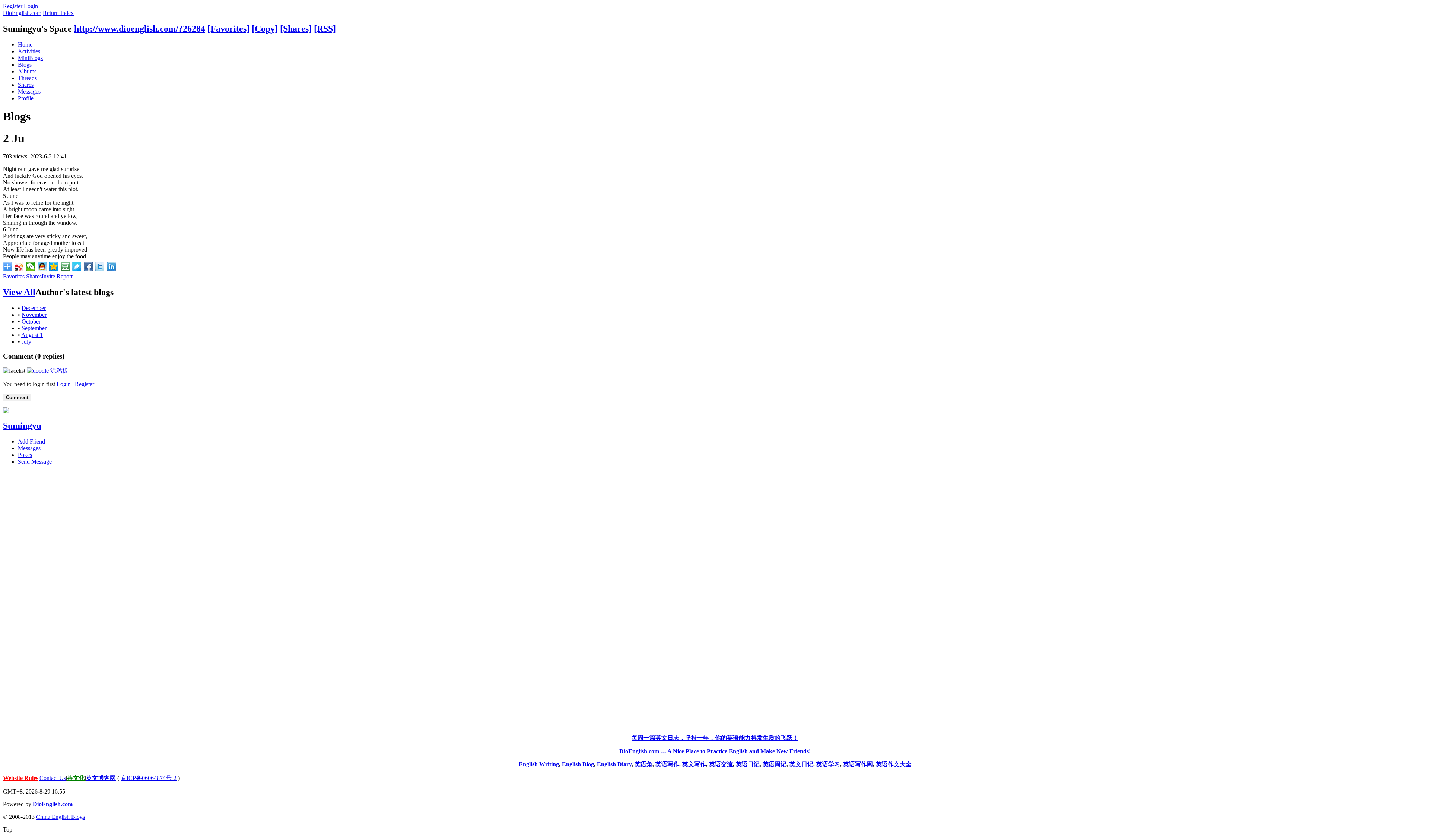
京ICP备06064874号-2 (149, 778)
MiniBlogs (30, 58)
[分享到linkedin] (111, 266)
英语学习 (828, 764)
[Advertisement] (715, 583)
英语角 (643, 764)
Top (7, 829)
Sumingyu (22, 425)
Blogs (25, 64)
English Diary (614, 764)
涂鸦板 (58, 370)
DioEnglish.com (22, 13)
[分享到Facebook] (88, 266)
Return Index (58, 13)
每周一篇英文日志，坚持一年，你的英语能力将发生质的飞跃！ (715, 738)
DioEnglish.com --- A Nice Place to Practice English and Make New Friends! (715, 751)
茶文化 (76, 778)
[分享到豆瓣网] (65, 266)
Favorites (14, 276)
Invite (48, 276)
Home (25, 44)
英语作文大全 (894, 764)
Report (65, 276)
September (34, 328)
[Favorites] (228, 29)
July (26, 341)
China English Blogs (60, 817)
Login (31, 6)
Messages (29, 91)
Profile (26, 98)
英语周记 (774, 764)
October (31, 321)
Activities (29, 51)
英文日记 (801, 764)
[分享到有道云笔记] (77, 266)
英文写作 (694, 764)
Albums (27, 71)
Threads (27, 78)
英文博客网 (101, 778)
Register (12, 6)
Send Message (35, 461)
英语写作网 (858, 764)
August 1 (32, 335)
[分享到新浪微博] (19, 266)
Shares (26, 85)
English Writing (539, 764)
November (34, 315)
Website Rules (20, 778)
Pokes (25, 455)
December (34, 308)
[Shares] (296, 29)
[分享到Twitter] (100, 266)
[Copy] (265, 29)
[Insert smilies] (14, 370)
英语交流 (721, 764)
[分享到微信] (30, 266)
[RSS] (325, 29)
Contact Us (52, 778)
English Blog (578, 764)
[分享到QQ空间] (53, 266)
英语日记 (748, 764)
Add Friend (31, 441)
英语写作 (667, 764)
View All (19, 292)
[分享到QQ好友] (42, 266)
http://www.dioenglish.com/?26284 (139, 29)
